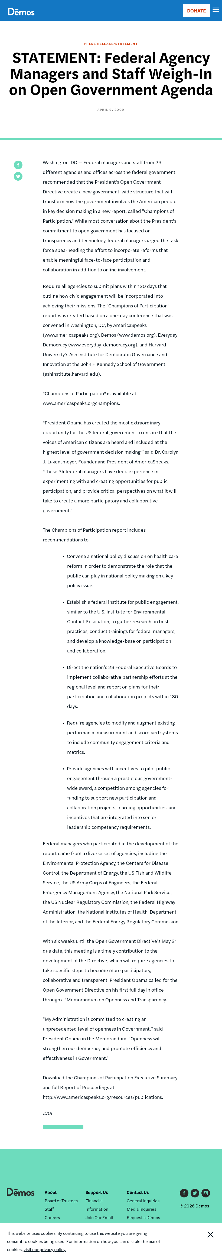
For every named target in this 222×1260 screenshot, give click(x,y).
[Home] (21, 18)
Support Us (97, 1192)
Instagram (205, 1193)
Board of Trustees (61, 1200)
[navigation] (216, 9)
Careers (52, 1217)
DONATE (196, 10)
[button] (18, 165)
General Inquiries (143, 1200)
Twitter (195, 1193)
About (51, 1192)
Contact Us (138, 1192)
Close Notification (200, 1241)
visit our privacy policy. (45, 1249)
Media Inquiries (141, 1209)
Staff (49, 1209)
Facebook (184, 1193)
